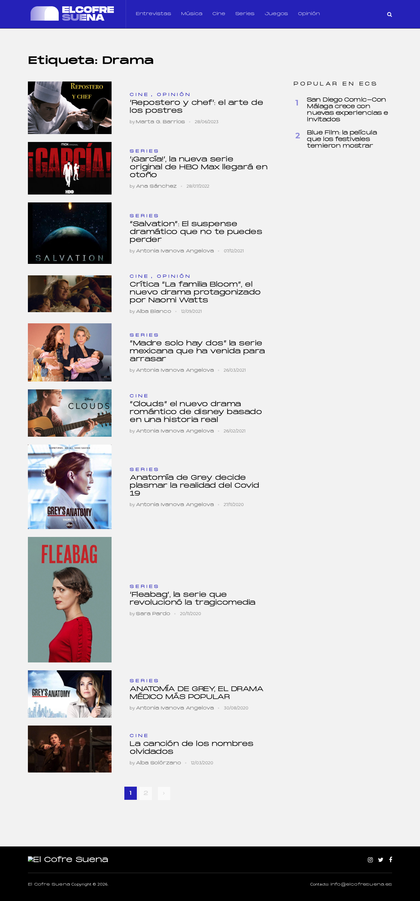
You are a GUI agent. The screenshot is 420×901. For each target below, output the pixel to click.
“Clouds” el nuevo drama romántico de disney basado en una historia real (196, 412)
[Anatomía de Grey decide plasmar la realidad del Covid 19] (70, 487)
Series (245, 14)
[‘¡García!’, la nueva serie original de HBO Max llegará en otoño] (70, 168)
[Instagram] (370, 860)
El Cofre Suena (49, 884)
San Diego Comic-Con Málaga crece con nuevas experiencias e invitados (347, 110)
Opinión (309, 14)
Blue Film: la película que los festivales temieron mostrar (342, 139)
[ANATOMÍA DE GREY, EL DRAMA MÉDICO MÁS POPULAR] (70, 693)
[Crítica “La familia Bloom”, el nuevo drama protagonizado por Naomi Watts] (70, 293)
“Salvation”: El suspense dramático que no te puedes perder (196, 232)
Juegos (276, 14)
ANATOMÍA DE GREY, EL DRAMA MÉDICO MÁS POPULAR (196, 693)
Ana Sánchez (156, 186)
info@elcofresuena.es (361, 884)
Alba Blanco (153, 311)
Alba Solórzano (158, 763)
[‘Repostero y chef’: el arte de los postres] (70, 107)
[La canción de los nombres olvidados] (70, 749)
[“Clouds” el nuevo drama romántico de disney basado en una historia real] (70, 412)
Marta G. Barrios (160, 122)
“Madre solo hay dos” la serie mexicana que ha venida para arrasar (197, 351)
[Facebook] (390, 860)
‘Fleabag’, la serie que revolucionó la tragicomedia (193, 599)
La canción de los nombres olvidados (192, 748)
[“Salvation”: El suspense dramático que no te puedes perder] (70, 233)
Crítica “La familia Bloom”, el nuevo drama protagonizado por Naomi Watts (195, 292)
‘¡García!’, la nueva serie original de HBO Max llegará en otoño (198, 167)
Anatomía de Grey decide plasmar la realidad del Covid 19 (194, 485)
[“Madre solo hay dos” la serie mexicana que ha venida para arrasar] (70, 352)
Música (191, 14)
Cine (218, 14)
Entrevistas (153, 14)
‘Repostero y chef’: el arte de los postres (196, 107)
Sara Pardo (153, 614)
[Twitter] (381, 860)
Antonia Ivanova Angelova (175, 251)
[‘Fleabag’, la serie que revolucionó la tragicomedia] (70, 600)
